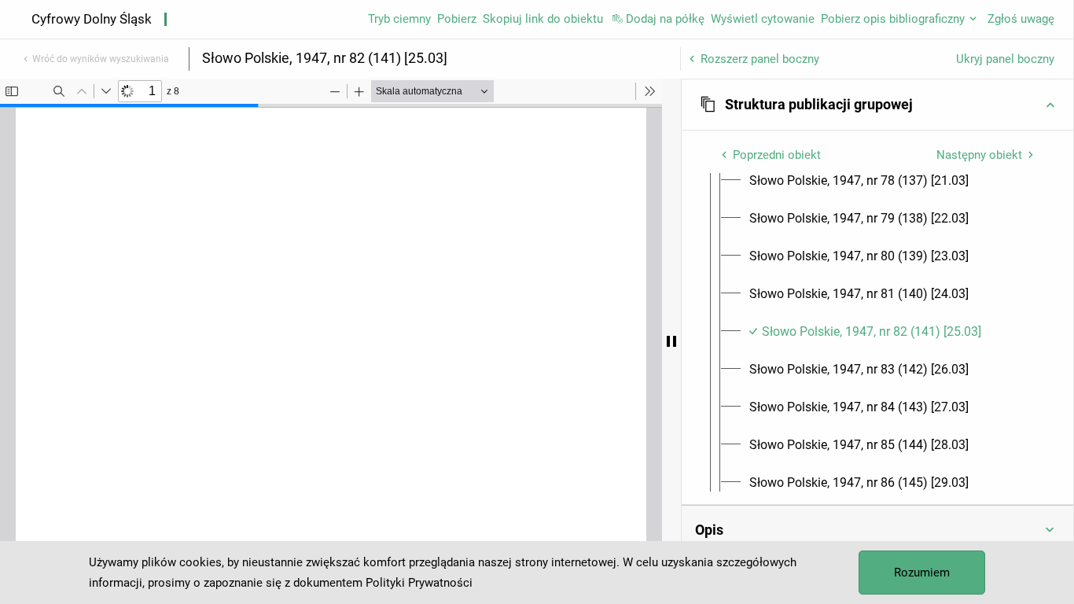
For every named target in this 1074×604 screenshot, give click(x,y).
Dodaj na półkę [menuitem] (665, 19)
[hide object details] (671, 341)
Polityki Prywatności (419, 583)
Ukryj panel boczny (1005, 59)
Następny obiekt (979, 155)
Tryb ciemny (399, 19)
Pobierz (456, 19)
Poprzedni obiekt (777, 155)
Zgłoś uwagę (1021, 19)
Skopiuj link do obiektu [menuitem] (543, 19)
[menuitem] (859, 181)
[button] (877, 104)
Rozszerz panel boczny (760, 59)
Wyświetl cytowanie (763, 19)
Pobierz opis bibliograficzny (893, 19)
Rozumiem (922, 572)
